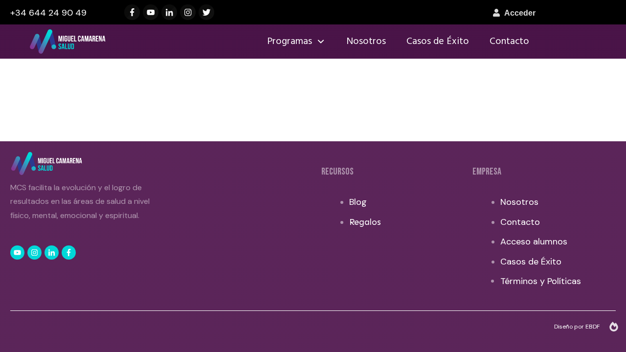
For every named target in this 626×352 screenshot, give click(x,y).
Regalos (365, 222)
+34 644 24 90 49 (48, 13)
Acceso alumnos (533, 241)
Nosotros (519, 202)
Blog (358, 202)
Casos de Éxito (530, 261)
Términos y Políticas (540, 281)
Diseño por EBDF (577, 326)
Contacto (520, 222)
